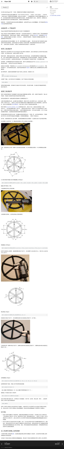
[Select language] (31, 1)
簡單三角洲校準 (53, 10)
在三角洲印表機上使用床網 (55, 15)
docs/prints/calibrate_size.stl (12, 107)
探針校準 (36, 35)
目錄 (51, 6)
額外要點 (52, 13)
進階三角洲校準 (53, 12)
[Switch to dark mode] (29, 1)
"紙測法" (28, 67)
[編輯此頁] (47, 7)
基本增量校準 (15, 104)
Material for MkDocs (8, 447)
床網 (13, 433)
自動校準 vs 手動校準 (54, 8)
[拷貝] (46, 75)
